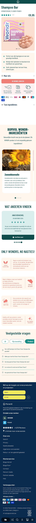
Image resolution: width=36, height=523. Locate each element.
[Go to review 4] (19, 242)
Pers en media (8, 472)
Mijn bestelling (16, 341)
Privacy (5, 442)
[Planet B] (5, 520)
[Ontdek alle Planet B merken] (12, 519)
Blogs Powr (6, 465)
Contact (6, 469)
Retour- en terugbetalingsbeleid (14, 452)
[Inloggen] (22, 519)
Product (30, 341)
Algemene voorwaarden (11, 449)
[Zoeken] (17, 519)
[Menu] (32, 519)
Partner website (8, 475)
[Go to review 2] (16, 242)
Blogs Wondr (7, 462)
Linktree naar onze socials (15, 431)
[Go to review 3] (18, 242)
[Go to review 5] (21, 242)
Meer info (7, 76)
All (5, 341)
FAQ (4, 479)
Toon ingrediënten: (10, 104)
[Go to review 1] (14, 242)
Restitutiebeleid (8, 446)
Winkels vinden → (9, 496)
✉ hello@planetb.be (9, 513)
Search (5, 439)
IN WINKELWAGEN (18, 81)
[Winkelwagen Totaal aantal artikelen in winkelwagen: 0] (27, 519)
